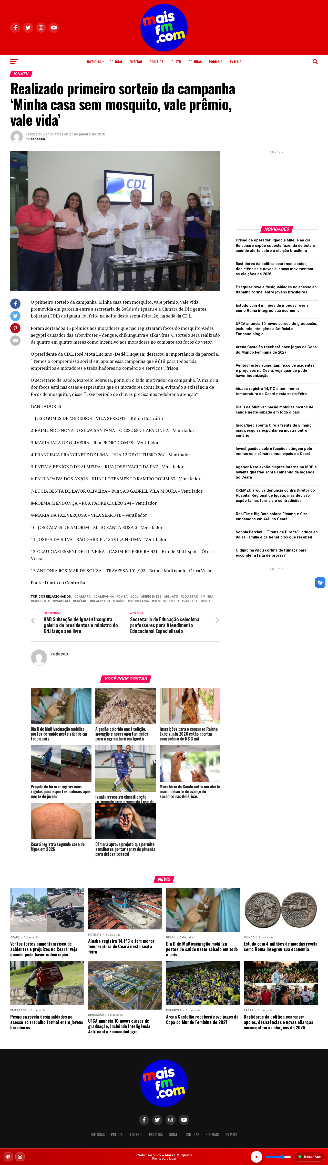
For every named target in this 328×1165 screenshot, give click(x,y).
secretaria (139, 601)
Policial (115, 61)
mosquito (41, 601)
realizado (101, 601)
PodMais (215, 61)
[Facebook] (8, 1156)
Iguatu (175, 61)
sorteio (172, 601)
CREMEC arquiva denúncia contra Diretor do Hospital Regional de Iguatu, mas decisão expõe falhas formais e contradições (275, 495)
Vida (207, 601)
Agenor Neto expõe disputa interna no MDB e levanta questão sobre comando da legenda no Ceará (276, 472)
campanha (104, 596)
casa (123, 596)
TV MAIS (235, 61)
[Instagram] (20, 1156)
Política (156, 61)
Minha (207, 596)
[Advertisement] (276, 186)
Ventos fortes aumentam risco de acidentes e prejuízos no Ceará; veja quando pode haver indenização (275, 370)
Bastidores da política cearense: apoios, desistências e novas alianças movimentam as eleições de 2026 (274, 269)
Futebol (136, 61)
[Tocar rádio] (256, 1157)
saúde (120, 601)
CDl (135, 596)
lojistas (190, 596)
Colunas (195, 61)
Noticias (94, 61)
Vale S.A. (191, 601)
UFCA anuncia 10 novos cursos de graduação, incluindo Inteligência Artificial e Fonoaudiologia (276, 329)
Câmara (83, 596)
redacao (38, 139)
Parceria (62, 601)
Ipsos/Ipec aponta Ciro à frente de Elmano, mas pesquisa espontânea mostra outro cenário (274, 430)
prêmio (81, 601)
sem (157, 601)
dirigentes (152, 596)
